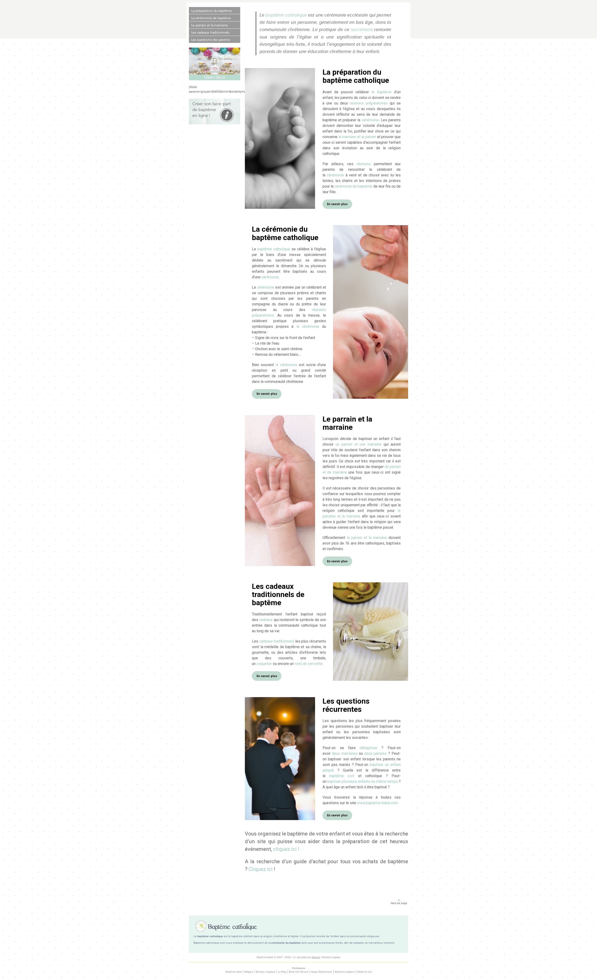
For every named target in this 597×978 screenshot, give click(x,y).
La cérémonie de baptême (211, 18)
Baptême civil (364, 971)
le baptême (381, 92)
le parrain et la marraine (367, 537)
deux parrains (375, 753)
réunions (364, 164)
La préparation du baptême (211, 11)
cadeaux (266, 620)
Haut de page (399, 903)
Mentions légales (331, 957)
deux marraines (344, 753)
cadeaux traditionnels (276, 641)
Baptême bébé (234, 971)
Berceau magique (265, 971)
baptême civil (341, 776)
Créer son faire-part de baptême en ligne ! (211, 109)
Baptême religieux (345, 971)
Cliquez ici (261, 869)
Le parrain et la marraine (209, 25)
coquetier (264, 663)
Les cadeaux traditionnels (210, 32)
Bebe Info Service (298, 971)
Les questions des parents (210, 40)
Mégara (316, 957)
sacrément (362, 29)
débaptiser (368, 748)
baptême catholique (286, 15)
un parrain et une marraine (359, 444)
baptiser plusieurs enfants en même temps (362, 781)
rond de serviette (309, 663)
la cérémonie (307, 326)
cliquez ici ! (286, 849)
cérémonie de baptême (353, 186)
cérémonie (370, 120)
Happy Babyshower (321, 971)
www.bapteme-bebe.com (377, 803)
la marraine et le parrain (357, 137)
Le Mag (282, 971)
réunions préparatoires (369, 103)
